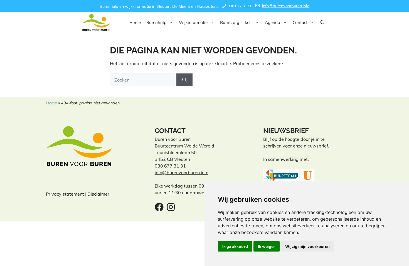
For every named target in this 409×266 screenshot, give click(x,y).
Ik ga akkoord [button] (235, 246)
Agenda (272, 22)
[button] (322, 22)
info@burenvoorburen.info (285, 5)
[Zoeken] (184, 79)
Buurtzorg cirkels (236, 22)
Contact (300, 22)
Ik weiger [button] (266, 246)
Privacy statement (65, 194)
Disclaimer (98, 194)
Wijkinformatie (193, 22)
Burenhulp (156, 22)
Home (135, 22)
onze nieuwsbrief (310, 146)
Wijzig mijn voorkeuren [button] (307, 246)
